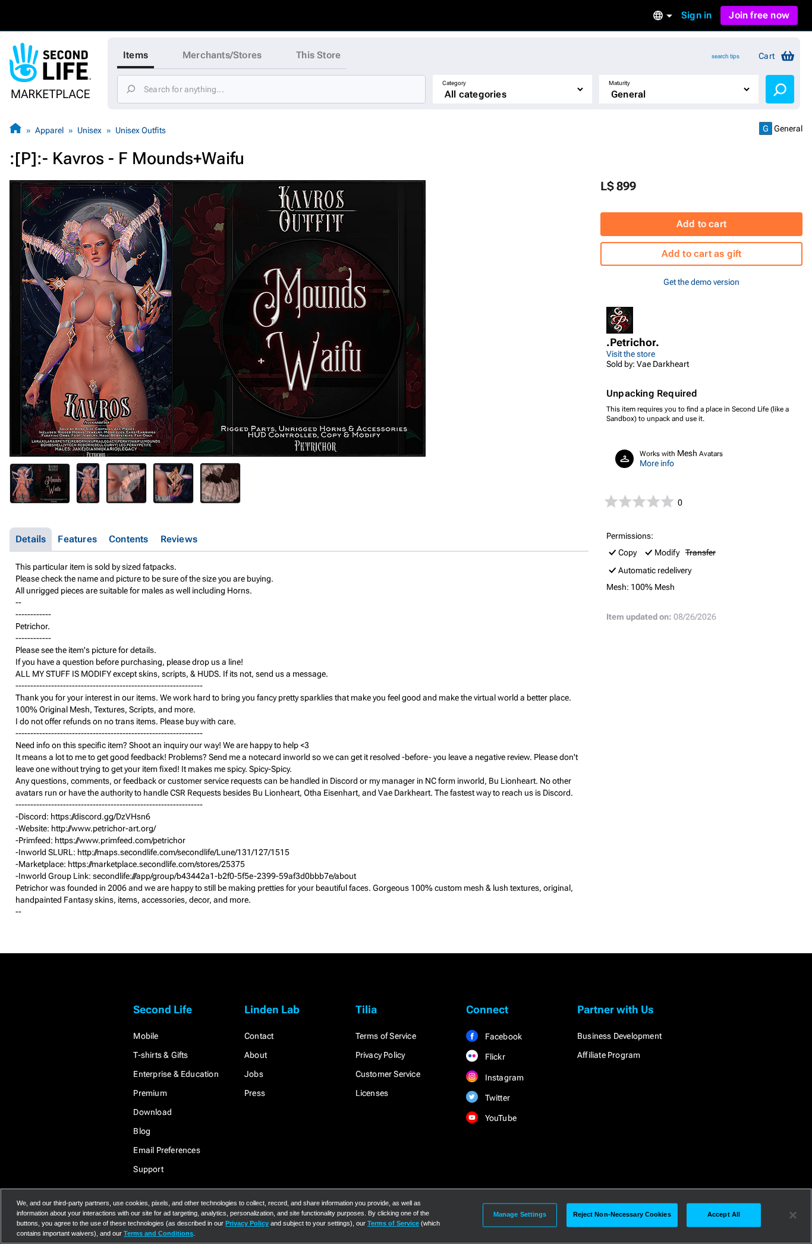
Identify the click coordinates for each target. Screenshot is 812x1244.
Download (152, 1112)
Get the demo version (701, 282)
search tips (725, 56)
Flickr (494, 1056)
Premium (149, 1093)
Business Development (619, 1036)
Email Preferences (166, 1150)
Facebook (502, 1036)
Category (454, 83)
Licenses (372, 1093)
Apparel (49, 130)
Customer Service (387, 1074)
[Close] (793, 1215)
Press (254, 1093)
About (255, 1055)
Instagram (503, 1077)
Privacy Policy (380, 1055)
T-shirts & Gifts (160, 1055)
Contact (258, 1036)
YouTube (500, 1118)
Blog (141, 1131)
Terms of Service (385, 1036)
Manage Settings (520, 1214)
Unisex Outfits (140, 130)
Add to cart (701, 224)
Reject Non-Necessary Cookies (622, 1214)
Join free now (759, 15)
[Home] (15, 129)
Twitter (496, 1097)
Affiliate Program (608, 1055)
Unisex (89, 130)
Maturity (619, 83)
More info (657, 463)
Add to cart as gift (702, 253)
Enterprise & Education (175, 1074)
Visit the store (630, 354)
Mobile (145, 1036)
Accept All (723, 1214)
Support (148, 1169)
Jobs (253, 1074)
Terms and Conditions (158, 1233)
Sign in (696, 15)
